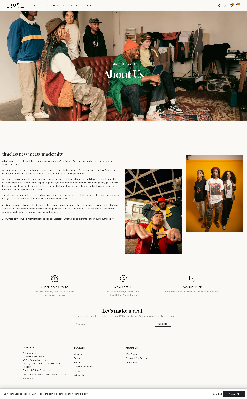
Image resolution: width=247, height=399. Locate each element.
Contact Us (131, 362)
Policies (78, 362)
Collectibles (84, 5)
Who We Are (131, 354)
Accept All (234, 394)
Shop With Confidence (33, 219)
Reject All (217, 394)
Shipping (78, 354)
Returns (77, 358)
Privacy (77, 371)
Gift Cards (79, 375)
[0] (231, 5)
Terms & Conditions (83, 366)
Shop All (37, 5)
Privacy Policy (87, 394)
